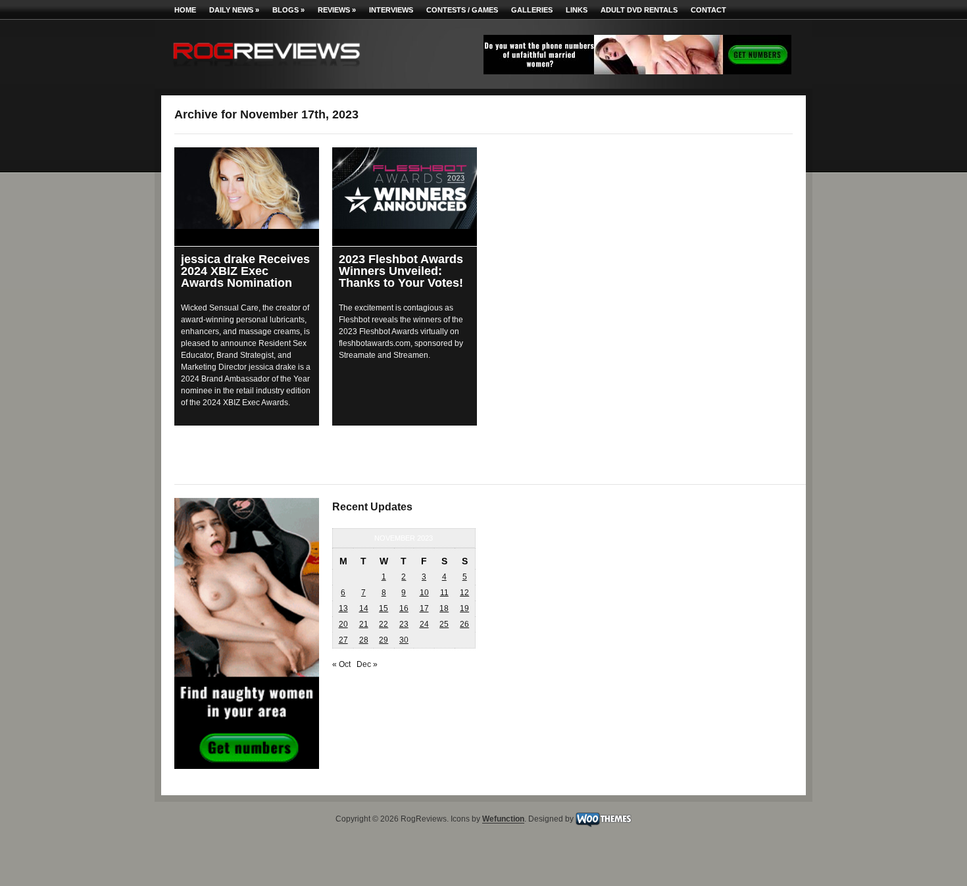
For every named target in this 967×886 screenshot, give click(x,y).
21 (363, 624)
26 (464, 624)
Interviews (391, 10)
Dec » (367, 664)
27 (343, 640)
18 (444, 608)
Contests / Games (462, 10)
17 (424, 608)
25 (444, 624)
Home (185, 10)
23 (404, 624)
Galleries (532, 10)
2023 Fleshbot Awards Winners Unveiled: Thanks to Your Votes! (401, 271)
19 (464, 608)
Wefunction (503, 819)
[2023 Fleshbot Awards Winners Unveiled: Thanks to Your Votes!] (404, 188)
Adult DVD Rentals (639, 10)
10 (424, 592)
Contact (708, 10)
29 (383, 640)
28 (363, 640)
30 (404, 640)
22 (383, 624)
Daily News (234, 10)
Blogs (288, 10)
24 (424, 624)
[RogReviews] (266, 69)
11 (444, 592)
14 (363, 608)
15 (383, 608)
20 (343, 624)
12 (464, 592)
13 (343, 608)
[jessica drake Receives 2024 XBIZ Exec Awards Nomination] (246, 188)
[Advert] (637, 71)
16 (404, 608)
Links (576, 10)
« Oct (341, 664)
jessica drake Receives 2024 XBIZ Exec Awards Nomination (245, 271)
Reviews (337, 10)
